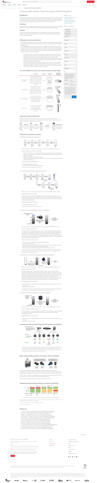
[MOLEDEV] (69, 481)
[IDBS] (42, 481)
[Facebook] (68, 457)
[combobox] (47, 2)
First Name (67, 36)
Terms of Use (16, 452)
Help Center (51, 445)
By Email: (66, 80)
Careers (50, 439)
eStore (85, 1)
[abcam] (16, 481)
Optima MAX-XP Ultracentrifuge (70, 17)
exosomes (29, 404)
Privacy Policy (69, 89)
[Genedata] (34, 481)
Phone (66, 47)
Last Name (67, 40)
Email (66, 43)
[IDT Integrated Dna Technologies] (51, 481)
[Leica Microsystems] (60, 480)
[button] (23, 2)
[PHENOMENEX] (77, 481)
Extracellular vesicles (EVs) (25, 17)
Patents (69, 447)
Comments (67, 68)
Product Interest (68, 29)
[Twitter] (74, 457)
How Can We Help (68, 33)
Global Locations (52, 443)
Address (66, 61)
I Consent (71, 80)
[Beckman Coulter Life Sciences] (7, 2)
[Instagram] (70, 457)
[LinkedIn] (72, 457)
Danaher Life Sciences (72, 453)
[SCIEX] (86, 481)
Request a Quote (90, 1)
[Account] (89, 5)
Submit (74, 96)
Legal (69, 443)
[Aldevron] (25, 481)
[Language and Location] (92, 5)
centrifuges (41, 402)
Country (66, 54)
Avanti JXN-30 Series (68, 18)
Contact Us (51, 441)
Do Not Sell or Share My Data (73, 441)
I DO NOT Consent (73, 85)
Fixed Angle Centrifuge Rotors (70, 21)
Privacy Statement (71, 449)
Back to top (84, 434)
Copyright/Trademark (72, 439)
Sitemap (69, 451)
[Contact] (86, 5)
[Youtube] (76, 457)
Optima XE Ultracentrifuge (69, 20)
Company (66, 50)
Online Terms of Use (71, 445)
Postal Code (67, 57)
